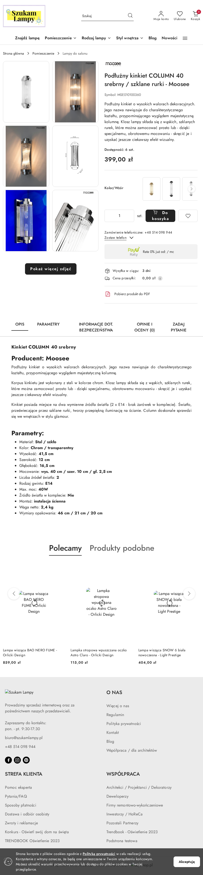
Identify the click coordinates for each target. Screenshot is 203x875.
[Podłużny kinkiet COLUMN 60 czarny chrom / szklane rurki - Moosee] (171, 188)
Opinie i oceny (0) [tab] (144, 327)
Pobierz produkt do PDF (132, 293)
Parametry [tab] (48, 324)
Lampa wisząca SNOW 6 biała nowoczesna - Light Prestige (161, 652)
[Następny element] (191, 189)
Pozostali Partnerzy (122, 823)
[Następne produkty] (189, 594)
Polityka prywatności (123, 723)
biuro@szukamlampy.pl (24, 738)
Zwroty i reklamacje (21, 823)
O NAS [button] (114, 692)
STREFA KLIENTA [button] (23, 774)
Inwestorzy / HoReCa (124, 814)
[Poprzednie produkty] (13, 594)
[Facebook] (8, 760)
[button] (61, 38)
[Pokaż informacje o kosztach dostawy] (160, 278)
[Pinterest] (26, 760)
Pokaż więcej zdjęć (50, 269)
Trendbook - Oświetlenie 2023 (132, 832)
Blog (110, 741)
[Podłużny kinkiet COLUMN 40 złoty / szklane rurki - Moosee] (151, 188)
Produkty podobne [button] (122, 548)
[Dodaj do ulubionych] (188, 216)
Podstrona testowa (121, 841)
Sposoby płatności (20, 805)
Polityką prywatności (99, 853)
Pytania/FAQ (16, 796)
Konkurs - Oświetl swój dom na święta (37, 832)
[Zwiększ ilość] (130, 216)
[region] (170, 189)
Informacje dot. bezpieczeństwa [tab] (96, 327)
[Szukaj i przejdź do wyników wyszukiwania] (130, 16)
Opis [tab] (19, 324)
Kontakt (112, 732)
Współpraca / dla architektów (131, 750)
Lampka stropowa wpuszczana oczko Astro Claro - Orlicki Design (99, 652)
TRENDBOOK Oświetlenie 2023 (32, 841)
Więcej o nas (117, 706)
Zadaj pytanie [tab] (178, 327)
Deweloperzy (117, 796)
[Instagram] (17, 760)
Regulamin (115, 715)
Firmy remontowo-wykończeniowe (134, 805)
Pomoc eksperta (18, 787)
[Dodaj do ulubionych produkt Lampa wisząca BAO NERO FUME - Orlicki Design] (59, 567)
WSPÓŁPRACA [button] (123, 774)
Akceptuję (187, 861)
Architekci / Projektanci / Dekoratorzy (139, 787)
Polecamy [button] (65, 548)
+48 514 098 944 (20, 746)
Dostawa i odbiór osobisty (27, 814)
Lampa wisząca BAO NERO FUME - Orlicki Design (30, 652)
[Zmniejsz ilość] (108, 216)
